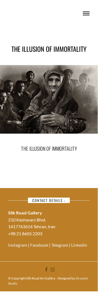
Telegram (60, 244)
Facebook (39, 244)
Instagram (18, 244)
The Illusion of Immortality (49, 148)
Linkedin (79, 244)
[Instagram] (52, 269)
